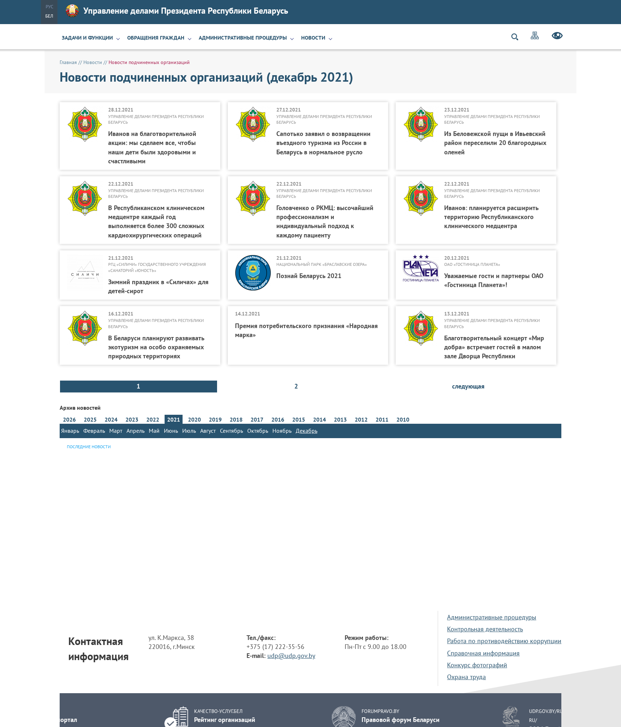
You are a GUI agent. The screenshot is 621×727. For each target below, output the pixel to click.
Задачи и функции (87, 38)
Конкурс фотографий (477, 665)
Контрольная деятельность (485, 629)
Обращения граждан (155, 38)
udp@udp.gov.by (291, 655)
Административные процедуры (243, 38)
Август (208, 430)
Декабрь (306, 430)
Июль (189, 430)
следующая (468, 386)
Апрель (135, 430)
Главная (68, 62)
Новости (313, 38)
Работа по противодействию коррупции (504, 641)
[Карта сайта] (534, 36)
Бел (49, 16)
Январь (70, 430)
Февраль (94, 430)
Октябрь (257, 430)
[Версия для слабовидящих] (557, 36)
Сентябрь (231, 430)
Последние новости (89, 446)
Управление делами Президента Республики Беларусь (185, 10)
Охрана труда (466, 677)
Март (115, 430)
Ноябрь (281, 430)
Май (154, 430)
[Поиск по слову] (517, 36)
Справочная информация (483, 653)
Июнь (171, 430)
